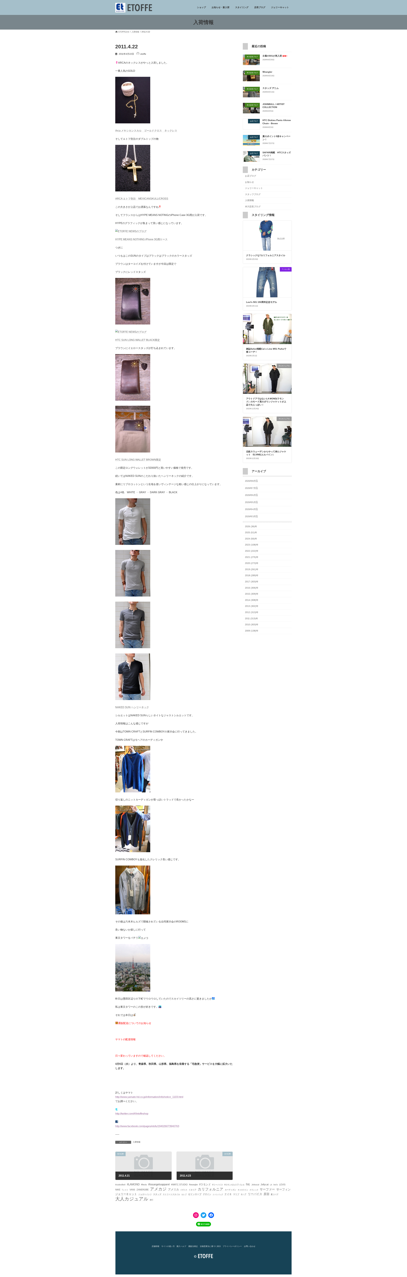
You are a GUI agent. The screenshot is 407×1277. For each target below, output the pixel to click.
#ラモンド (205, 1184)
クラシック (254, 1190)
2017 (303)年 (251, 581)
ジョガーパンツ (145, 1194)
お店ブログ (250, 176)
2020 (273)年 (251, 563)
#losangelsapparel (159, 1184)
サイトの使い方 (168, 1246)
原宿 (266, 1194)
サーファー (267, 1189)
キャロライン (243, 1190)
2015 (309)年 (251, 594)
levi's (275, 1185)
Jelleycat (255, 1185)
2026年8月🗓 (251, 481)
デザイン (207, 1194)
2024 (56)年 (251, 538)
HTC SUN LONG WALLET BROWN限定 (138, 459)
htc (248, 1184)
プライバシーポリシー (232, 1246)
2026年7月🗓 (251, 488)
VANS (132, 1189)
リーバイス (255, 1194)
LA (271, 1185)
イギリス (183, 1190)
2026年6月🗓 (251, 495)
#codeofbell (120, 1185)
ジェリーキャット (254, 188)
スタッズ (157, 1194)
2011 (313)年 (251, 618)
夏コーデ (274, 1194)
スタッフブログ (253, 194)
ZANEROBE (143, 1189)
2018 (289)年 (251, 575)
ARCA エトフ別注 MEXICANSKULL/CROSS (141, 198)
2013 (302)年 (251, 606)
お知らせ (249, 182)
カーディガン (230, 1190)
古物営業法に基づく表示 (210, 1246)
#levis (144, 1184)
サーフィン (283, 1189)
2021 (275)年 (251, 557)
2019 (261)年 (251, 569)
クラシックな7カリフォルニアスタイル (265, 255)
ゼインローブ (194, 1194)
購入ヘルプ (181, 1246)
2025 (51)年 (251, 532)
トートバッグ (218, 1194)
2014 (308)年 (251, 600)
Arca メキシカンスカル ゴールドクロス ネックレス (146, 130)
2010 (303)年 (251, 624)
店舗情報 (155, 1246)
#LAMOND (133, 1184)
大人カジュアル (131, 1199)
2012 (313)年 (251, 612)
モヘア (243, 1194)
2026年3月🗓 (251, 516)
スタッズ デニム (270, 88)
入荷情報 (136, 1142)
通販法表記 (193, 1246)
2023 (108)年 (251, 545)
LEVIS (282, 1184)
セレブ (184, 1194)
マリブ (236, 1194)
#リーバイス (217, 1185)
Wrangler (267, 72)
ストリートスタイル (171, 1194)
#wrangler (193, 1184)
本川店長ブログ (253, 206)
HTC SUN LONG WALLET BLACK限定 (137, 340)
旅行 (151, 1200)
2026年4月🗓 (251, 509)
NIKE (117, 1189)
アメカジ (158, 1189)
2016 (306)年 (251, 588)
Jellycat (265, 1184)
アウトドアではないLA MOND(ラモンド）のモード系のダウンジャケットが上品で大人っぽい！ (266, 401)
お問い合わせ (249, 1246)
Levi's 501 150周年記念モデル (261, 302)
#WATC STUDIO (179, 1184)
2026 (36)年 (251, 526)
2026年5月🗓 (251, 502)
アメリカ (173, 1189)
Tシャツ (125, 1190)
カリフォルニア (210, 1189)
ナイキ (228, 1194)
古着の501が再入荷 (274, 56)
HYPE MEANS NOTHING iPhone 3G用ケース (141, 239)
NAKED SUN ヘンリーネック (132, 707)
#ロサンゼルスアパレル (234, 1185)
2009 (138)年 (251, 630)
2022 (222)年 (251, 551)
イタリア (192, 1190)
